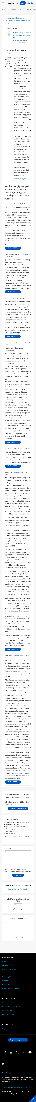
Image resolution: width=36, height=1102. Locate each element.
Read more (18, 875)
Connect (10, 3)
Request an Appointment (18, 1040)
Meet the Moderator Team (9, 969)
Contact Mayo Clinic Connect (10, 988)
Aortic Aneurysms (17, 40)
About (4, 961)
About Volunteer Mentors (9, 973)
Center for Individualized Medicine (12, 1006)
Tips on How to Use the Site (18, 889)
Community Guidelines (8, 977)
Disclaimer (5, 980)
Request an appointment (18, 808)
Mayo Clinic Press (7, 1010)
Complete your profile (18, 909)
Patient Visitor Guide (8, 1014)
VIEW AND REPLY (12, 248)
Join (22, 3)
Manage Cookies (25, 1087)
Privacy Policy (16, 1087)
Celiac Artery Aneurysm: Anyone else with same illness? (22, 35)
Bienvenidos (18, 937)
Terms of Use (6, 1087)
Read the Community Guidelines (17, 837)
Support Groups (16, 9)
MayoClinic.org (6, 1073)
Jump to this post (20, 179)
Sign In (30, 3)
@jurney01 (18, 58)
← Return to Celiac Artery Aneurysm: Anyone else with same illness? (17, 20)
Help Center (5, 984)
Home (4, 9)
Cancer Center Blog (7, 1003)
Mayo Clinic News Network (10, 1029)
